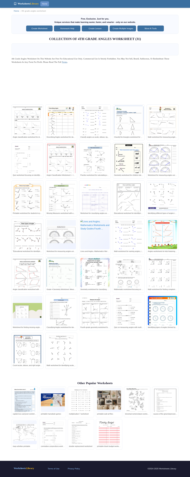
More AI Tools (151, 28)
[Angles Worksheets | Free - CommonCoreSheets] (162, 162)
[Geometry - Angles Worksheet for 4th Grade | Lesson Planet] (128, 164)
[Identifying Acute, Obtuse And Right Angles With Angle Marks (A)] (61, 353)
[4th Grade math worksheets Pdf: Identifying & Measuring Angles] (95, 202)
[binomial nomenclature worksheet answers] (137, 404)
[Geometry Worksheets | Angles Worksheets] (95, 125)
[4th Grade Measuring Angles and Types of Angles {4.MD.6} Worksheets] (162, 196)
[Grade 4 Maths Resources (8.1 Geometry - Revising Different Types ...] (27, 355)
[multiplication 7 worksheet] (81, 403)
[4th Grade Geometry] (27, 125)
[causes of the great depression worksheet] (165, 403)
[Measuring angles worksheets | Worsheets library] (61, 277)
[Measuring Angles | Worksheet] (27, 201)
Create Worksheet (39, 28)
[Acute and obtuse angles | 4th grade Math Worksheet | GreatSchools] (128, 201)
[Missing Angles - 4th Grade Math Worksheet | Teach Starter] (27, 310)
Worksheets (24, 468)
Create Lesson (95, 28)
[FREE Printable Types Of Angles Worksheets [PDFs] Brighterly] (162, 317)
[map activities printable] (25, 432)
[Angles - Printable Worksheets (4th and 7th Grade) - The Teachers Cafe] (61, 234)
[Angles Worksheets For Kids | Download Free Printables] (162, 234)
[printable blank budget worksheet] (109, 435)
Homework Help (67, 28)
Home (44, 4)
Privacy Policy (74, 469)
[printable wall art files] (109, 400)
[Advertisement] (95, 84)
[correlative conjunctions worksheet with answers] (53, 437)
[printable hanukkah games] (53, 399)
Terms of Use (53, 469)
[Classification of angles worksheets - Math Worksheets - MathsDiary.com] (95, 277)
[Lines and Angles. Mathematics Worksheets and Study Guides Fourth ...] (95, 234)
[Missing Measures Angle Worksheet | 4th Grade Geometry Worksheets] (61, 201)
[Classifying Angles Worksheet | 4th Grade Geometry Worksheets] (61, 315)
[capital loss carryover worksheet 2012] (25, 403)
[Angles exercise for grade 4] (27, 239)
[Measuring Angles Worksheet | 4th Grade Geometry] (95, 163)
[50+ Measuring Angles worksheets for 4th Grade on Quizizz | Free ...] (128, 317)
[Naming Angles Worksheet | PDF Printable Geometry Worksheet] (61, 126)
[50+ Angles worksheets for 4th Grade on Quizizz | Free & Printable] (27, 164)
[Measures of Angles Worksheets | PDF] (128, 277)
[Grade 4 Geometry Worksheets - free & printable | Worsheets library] (128, 125)
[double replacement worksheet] (81, 435)
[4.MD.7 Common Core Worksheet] (95, 315)
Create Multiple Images (123, 28)
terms (64, 62)
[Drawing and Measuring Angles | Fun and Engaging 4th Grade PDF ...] (162, 126)
